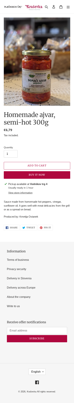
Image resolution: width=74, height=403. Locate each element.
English (36, 371)
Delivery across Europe (21, 287)
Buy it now (37, 174)
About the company (18, 296)
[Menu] (68, 7)
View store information (20, 192)
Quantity (8, 147)
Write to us (13, 306)
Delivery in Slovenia (19, 278)
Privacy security (16, 269)
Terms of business (18, 259)
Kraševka (31, 391)
